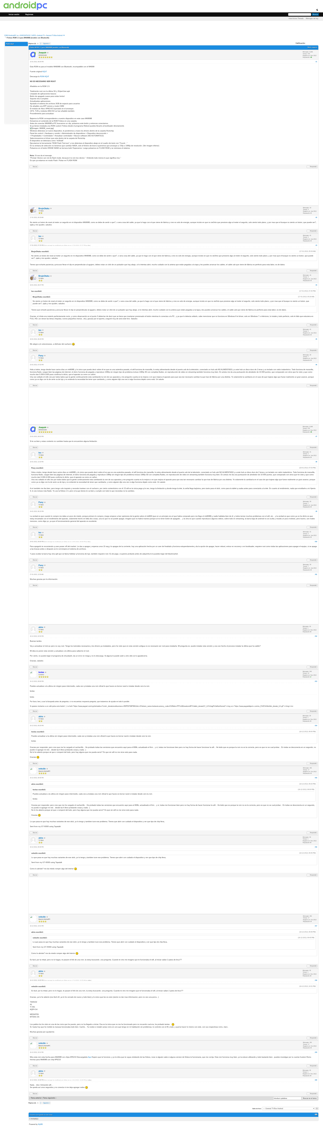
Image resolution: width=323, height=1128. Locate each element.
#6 (316, 364)
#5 (316, 339)
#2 (316, 217)
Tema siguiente (49, 1098)
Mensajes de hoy (312, 18)
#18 (316, 980)
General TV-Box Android (54, 35)
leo (39, 236)
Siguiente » (46, 43)
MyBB (40, 1124)
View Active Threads (296, 18)
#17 (316, 926)
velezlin (42, 769)
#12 (316, 636)
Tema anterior (36, 1098)
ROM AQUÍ (44, 76)
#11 (316, 574)
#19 (316, 1052)
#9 (316, 511)
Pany (40, 356)
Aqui (89, 1057)
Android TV (41, 35)
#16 (316, 847)
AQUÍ (44, 71)
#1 (316, 61)
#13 (316, 681)
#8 (316, 461)
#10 (316, 541)
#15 (316, 777)
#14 (316, 725)
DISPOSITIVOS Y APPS (28, 35)
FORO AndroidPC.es (11, 35)
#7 (316, 436)
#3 (316, 245)
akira (40, 627)
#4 (316, 285)
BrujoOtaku (43, 208)
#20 (316, 1080)
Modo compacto (312, 47)
